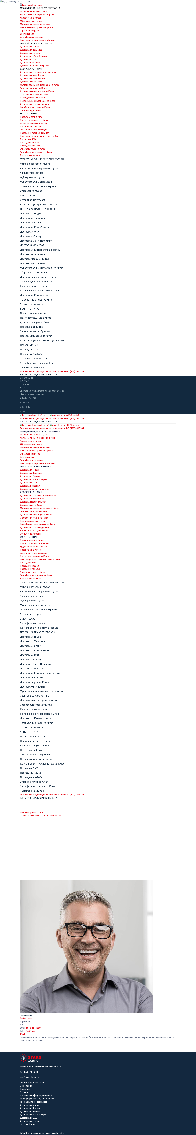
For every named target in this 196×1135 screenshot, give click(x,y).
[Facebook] (20, 1034)
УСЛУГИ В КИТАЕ (28, 113)
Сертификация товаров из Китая (36, 152)
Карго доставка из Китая (32, 97)
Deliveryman (26, 1018)
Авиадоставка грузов (30, 18)
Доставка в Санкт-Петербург (34, 65)
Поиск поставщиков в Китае (34, 120)
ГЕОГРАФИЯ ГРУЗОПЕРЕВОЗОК (36, 43)
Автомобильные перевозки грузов (37, 14)
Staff (42, 812)
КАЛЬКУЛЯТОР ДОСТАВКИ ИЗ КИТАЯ (39, 374)
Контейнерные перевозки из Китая (37, 101)
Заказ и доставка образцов (33, 129)
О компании (26, 1086)
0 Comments (46, 815)
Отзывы (24, 1092)
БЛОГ (23, 387)
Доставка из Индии (29, 46)
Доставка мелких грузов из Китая (37, 91)
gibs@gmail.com (33, 1028)
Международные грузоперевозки (37, 1098)
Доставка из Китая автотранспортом (38, 72)
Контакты (25, 1089)
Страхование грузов (30, 30)
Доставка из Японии (30, 53)
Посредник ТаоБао (29, 142)
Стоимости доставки (30, 110)
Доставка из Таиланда (31, 50)
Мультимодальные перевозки (35, 24)
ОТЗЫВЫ (24, 384)
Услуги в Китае (27, 1124)
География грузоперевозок (33, 1102)
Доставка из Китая (29, 1121)
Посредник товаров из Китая (34, 133)
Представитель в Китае (32, 117)
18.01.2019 (57, 815)
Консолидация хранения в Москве (37, 40)
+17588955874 (30, 1031)
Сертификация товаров (31, 37)
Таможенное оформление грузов (36, 27)
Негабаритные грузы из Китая (35, 107)
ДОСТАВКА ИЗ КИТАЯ (31, 69)
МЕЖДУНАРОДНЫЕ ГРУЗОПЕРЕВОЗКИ (40, 8)
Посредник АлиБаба (30, 145)
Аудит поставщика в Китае (33, 123)
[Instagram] (22, 1034)
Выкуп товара (27, 34)
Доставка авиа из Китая (32, 75)
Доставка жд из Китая (31, 81)
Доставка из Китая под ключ (34, 104)
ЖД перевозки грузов (31, 21)
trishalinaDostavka (31, 815)
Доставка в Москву (30, 62)
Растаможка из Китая (30, 155)
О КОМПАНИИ (27, 378)
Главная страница (28, 812)
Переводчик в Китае (30, 126)
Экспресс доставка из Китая (34, 94)
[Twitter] (24, 1034)
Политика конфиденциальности (36, 1095)
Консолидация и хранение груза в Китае (40, 136)
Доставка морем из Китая (33, 78)
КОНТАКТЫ (25, 381)
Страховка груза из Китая (32, 149)
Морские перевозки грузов (34, 11)
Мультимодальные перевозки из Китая (39, 85)
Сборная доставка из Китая (33, 88)
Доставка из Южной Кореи (33, 56)
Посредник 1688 (28, 139)
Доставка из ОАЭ (28, 59)
